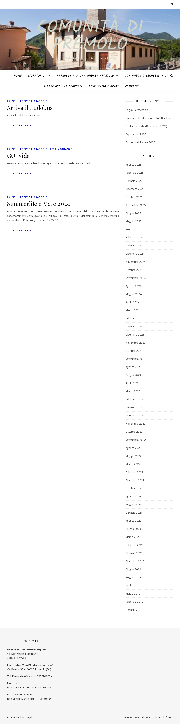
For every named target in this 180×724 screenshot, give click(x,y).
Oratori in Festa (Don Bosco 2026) (146, 126)
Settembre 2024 (136, 278)
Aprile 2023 (132, 383)
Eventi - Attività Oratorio (27, 101)
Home (18, 76)
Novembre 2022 (136, 423)
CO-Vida (18, 155)
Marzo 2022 (133, 464)
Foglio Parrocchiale (137, 110)
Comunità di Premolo (90, 36)
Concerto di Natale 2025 (140, 142)
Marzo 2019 (133, 593)
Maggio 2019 (134, 577)
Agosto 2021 (133, 496)
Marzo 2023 (133, 391)
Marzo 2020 (133, 537)
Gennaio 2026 (134, 180)
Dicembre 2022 (135, 415)
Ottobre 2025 (134, 197)
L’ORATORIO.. (37, 76)
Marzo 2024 (133, 310)
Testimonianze (61, 149)
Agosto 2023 (133, 367)
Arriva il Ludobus (30, 107)
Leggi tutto (21, 125)
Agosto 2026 (133, 164)
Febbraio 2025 (134, 237)
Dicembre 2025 (135, 189)
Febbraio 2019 (134, 601)
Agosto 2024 (133, 286)
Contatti (132, 86)
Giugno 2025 (133, 213)
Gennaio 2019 (134, 609)
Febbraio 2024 (134, 318)
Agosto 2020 (133, 520)
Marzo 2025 (133, 229)
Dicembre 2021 (135, 480)
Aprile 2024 (132, 302)
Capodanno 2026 (136, 134)
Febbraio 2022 (134, 472)
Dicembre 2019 (135, 561)
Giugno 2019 (133, 569)
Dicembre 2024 (135, 253)
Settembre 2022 (136, 439)
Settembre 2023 (136, 359)
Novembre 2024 (136, 261)
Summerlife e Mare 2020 (39, 203)
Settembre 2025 (136, 205)
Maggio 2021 (134, 504)
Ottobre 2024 (134, 269)
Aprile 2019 (132, 585)
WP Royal (27, 717)
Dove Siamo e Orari (104, 86)
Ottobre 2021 (134, 488)
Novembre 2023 (136, 342)
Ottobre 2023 (134, 350)
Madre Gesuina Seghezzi (63, 86)
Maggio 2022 (134, 456)
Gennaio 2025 (134, 245)
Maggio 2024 (134, 294)
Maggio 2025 (134, 221)
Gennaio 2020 (134, 553)
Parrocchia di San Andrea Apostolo (85, 76)
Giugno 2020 (133, 528)
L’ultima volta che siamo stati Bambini (148, 118)
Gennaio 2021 (134, 512)
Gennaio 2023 (134, 407)
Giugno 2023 (133, 375)
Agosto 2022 (133, 448)
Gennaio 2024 (134, 326)
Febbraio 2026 (134, 172)
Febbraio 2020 (134, 545)
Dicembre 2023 (135, 334)
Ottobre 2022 (134, 431)
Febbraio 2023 (134, 399)
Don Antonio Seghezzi (142, 76)
